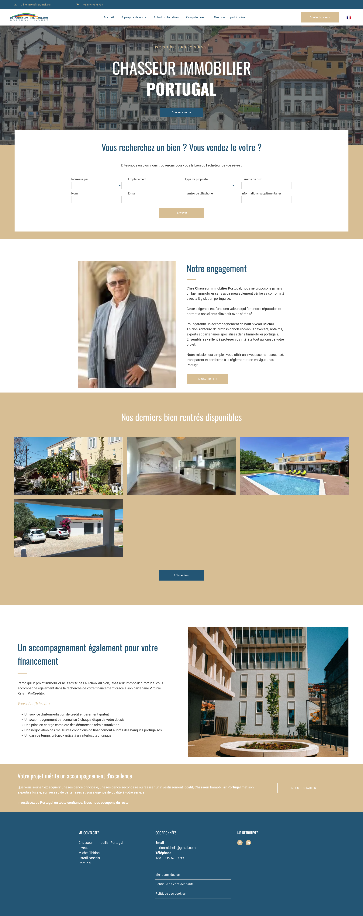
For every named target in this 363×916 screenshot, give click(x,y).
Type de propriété (196, 179)
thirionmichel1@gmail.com (36, 4)
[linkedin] (248, 843)
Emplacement (137, 179)
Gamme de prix (251, 179)
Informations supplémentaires (261, 193)
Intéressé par (79, 179)
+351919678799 (93, 4)
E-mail (132, 193)
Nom (74, 193)
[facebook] (240, 843)
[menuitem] (109, 17)
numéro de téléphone (199, 193)
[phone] (77, 4)
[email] (15, 4)
